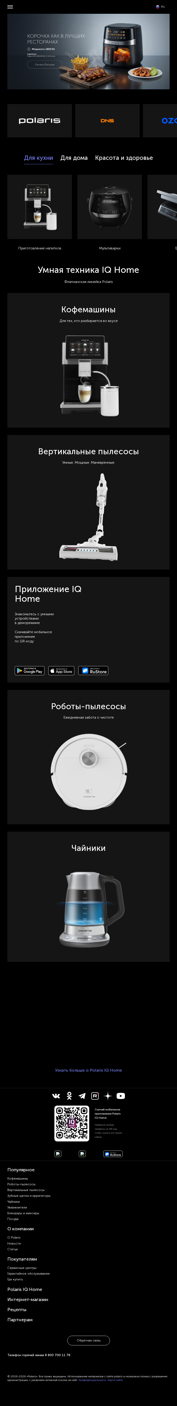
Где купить (15, 1279)
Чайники (13, 1202)
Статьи (12, 1249)
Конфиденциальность (92, 1380)
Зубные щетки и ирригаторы (28, 1196)
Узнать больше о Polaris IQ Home (88, 1070)
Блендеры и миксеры (23, 1213)
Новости (14, 1243)
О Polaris (14, 1237)
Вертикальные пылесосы (25, 1190)
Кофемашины (17, 1178)
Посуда (12, 1219)
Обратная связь (88, 1340)
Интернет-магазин (27, 1299)
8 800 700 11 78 (57, 1355)
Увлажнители (17, 1207)
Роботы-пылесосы (21, 1184)
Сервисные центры (21, 1268)
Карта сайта (115, 1380)
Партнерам (19, 1319)
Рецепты (17, 1309)
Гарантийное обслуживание (28, 1274)
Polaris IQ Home (24, 1289)
